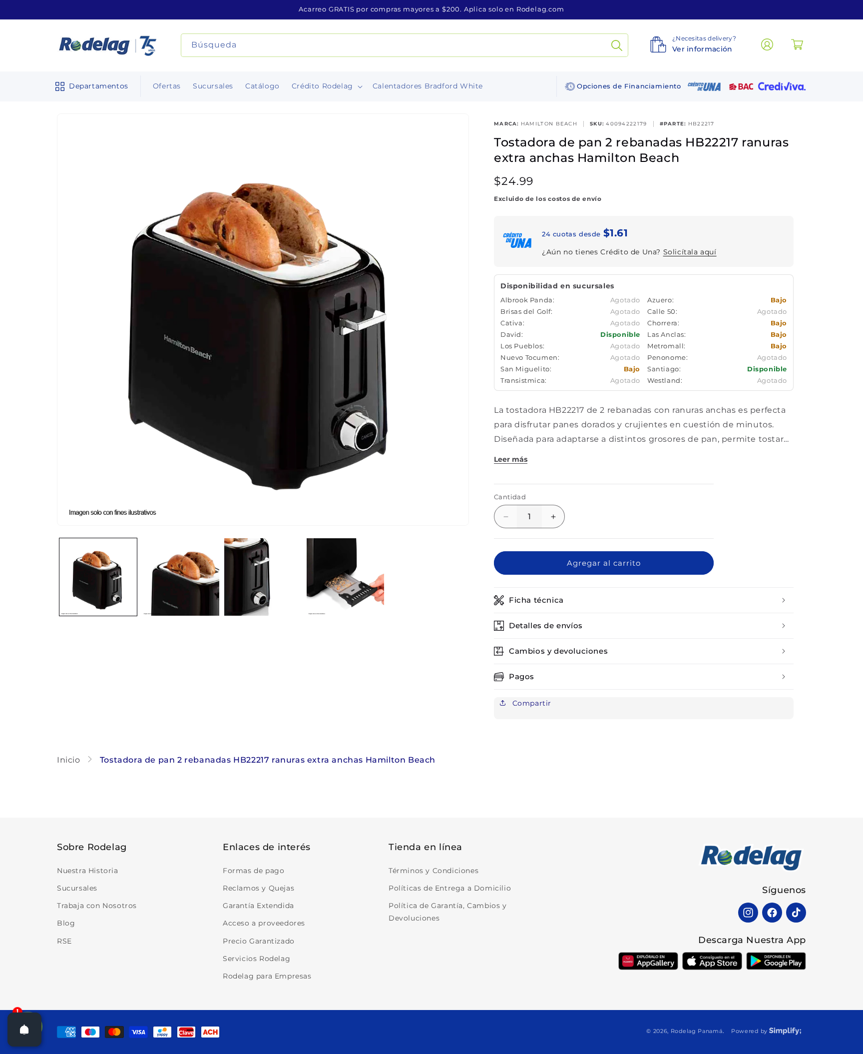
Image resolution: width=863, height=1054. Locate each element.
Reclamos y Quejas (258, 888)
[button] (89, 86)
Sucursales (77, 888)
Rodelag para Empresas (267, 976)
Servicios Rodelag (256, 958)
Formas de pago (253, 870)
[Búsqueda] (617, 45)
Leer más (510, 459)
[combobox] (404, 45)
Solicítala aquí (690, 251)
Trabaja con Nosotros (97, 905)
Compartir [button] (530, 703)
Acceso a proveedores (264, 923)
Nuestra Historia (87, 870)
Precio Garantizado (259, 941)
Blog (66, 923)
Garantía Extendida (258, 905)
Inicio (69, 760)
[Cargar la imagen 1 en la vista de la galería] (98, 577)
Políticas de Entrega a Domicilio (450, 888)
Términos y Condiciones (433, 870)
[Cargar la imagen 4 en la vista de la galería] (345, 577)
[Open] (24, 1030)
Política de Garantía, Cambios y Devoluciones (448, 912)
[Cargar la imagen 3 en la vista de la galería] (263, 577)
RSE (64, 941)
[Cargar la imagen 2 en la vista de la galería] (180, 577)
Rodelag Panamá (697, 1031)
